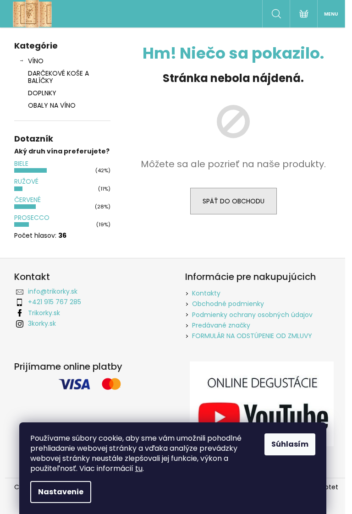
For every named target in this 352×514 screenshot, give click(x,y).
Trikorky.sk (44, 312)
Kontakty (206, 293)
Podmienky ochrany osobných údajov (252, 314)
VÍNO (36, 61)
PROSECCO (32, 217)
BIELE (21, 163)
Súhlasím (289, 444)
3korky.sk (42, 323)
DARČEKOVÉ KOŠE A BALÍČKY (58, 77)
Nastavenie (60, 492)
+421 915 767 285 (54, 301)
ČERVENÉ (27, 199)
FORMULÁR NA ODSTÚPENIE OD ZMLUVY (252, 335)
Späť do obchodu (233, 201)
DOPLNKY (42, 93)
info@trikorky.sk (52, 291)
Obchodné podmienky (228, 303)
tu (139, 468)
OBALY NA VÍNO (52, 105)
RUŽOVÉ (26, 181)
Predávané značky (221, 325)
